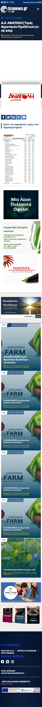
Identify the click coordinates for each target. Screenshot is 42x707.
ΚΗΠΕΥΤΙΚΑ (17, 367)
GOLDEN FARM (25, 367)
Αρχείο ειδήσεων (26, 651)
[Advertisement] (21, 62)
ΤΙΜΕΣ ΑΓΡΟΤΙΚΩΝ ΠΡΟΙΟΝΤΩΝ (22, 35)
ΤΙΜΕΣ (4, 325)
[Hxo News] (14, 10)
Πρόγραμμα (7, 653)
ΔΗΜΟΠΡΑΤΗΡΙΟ (8, 367)
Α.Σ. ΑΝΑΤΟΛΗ (17, 37)
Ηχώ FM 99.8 (7, 651)
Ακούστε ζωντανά (31, 2)
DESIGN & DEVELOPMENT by (15, 683)
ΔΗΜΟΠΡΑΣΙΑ (6, 37)
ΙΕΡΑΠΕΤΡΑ (7, 35)
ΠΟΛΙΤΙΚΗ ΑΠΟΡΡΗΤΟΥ (12, 673)
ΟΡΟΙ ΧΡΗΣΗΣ (8, 671)
